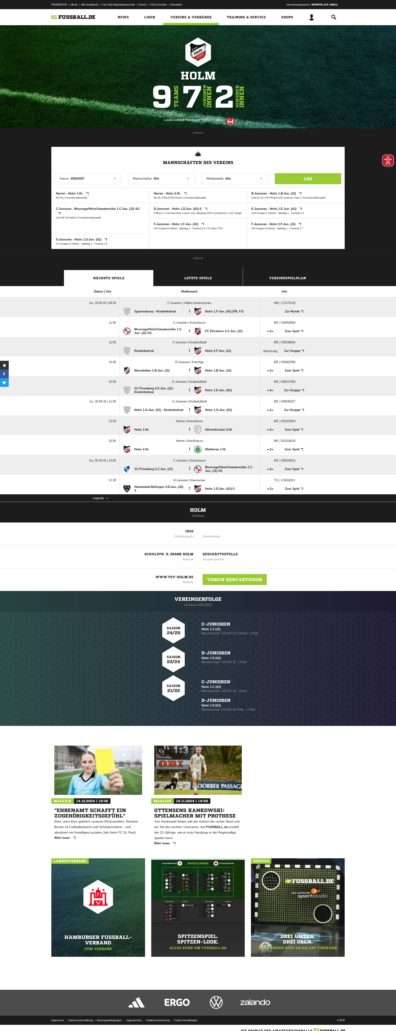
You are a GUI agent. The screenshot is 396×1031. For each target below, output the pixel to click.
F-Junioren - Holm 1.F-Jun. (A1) (176, 224)
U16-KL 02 (257, 197)
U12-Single (235, 213)
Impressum (57, 1020)
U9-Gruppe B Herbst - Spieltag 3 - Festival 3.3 (179, 228)
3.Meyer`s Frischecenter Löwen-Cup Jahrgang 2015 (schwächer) (190, 213)
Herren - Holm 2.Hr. (168, 193)
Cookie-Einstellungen (185, 1020)
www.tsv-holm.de (174, 577)
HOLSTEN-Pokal (172, 197)
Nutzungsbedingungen (109, 1020)
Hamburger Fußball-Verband (204, 120)
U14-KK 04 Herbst (66, 217)
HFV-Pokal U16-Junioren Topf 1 (283, 197)
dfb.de (74, 4)
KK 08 (59, 197)
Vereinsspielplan (287, 278)
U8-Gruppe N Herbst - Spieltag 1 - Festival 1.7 (277, 228)
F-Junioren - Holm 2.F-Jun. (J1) (273, 224)
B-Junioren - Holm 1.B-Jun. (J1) (274, 193)
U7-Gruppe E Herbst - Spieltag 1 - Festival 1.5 (81, 243)
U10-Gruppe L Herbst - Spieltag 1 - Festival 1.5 (277, 213)
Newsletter (176, 4)
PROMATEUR (59, 4)
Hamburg (198, 515)
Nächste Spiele (108, 278)
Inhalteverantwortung (158, 1020)
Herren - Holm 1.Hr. (70, 193)
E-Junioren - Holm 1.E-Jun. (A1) (274, 209)
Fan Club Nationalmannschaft (118, 4)
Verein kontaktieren (234, 579)
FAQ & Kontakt (158, 4)
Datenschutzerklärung (80, 1020)
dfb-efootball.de (89, 4)
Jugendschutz (134, 1020)
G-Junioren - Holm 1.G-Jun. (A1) (79, 239)
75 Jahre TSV (215, 228)
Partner (142, 4)
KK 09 (157, 197)
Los (308, 179)
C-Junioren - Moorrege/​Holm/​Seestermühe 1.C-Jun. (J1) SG (98, 209)
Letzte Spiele (198, 278)
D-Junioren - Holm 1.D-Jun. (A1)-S (178, 209)
